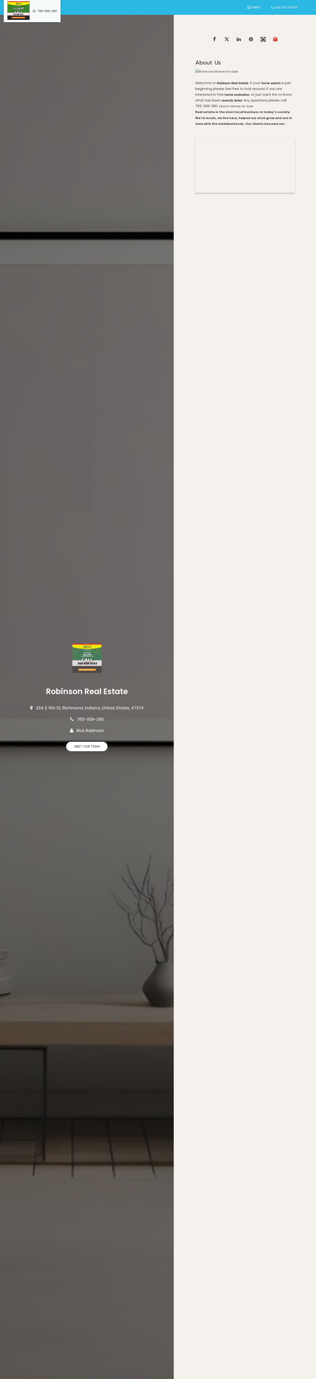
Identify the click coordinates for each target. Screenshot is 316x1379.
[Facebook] (214, 39)
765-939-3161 (47, 11)
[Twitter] (226, 39)
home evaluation (237, 95)
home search (271, 83)
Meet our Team (87, 746)
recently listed (231, 100)
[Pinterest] (251, 39)
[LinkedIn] (238, 39)
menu (256, 7)
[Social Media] (263, 39)
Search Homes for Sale (236, 106)
